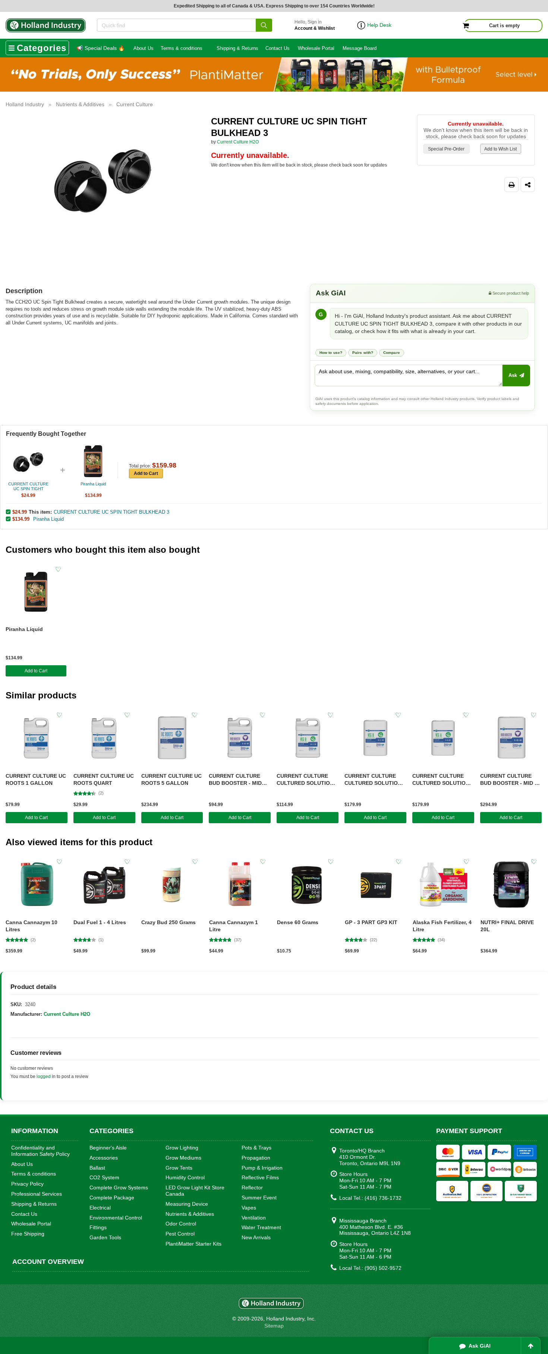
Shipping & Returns (237, 48)
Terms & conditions (181, 48)
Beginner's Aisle (108, 1148)
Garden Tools (105, 1237)
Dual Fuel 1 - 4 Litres (99, 922)
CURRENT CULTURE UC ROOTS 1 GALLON (36, 779)
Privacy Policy (27, 1184)
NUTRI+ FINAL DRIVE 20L (507, 925)
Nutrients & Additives (190, 1214)
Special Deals (100, 48)
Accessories (103, 1158)
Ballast (97, 1168)
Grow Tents (179, 1168)
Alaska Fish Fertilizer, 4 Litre (442, 925)
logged (44, 1076)
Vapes (249, 1208)
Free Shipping (27, 1234)
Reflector (252, 1187)
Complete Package (111, 1198)
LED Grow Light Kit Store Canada (195, 1191)
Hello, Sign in (315, 25)
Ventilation (254, 1218)
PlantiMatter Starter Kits (193, 1244)
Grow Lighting (182, 1148)
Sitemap (274, 1326)
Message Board (360, 48)
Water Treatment (261, 1227)
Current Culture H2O (238, 142)
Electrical (100, 1208)
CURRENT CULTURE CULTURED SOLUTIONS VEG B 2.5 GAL (307, 780)
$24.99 (19, 511)
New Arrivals (256, 1237)
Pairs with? (362, 353)
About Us (143, 48)
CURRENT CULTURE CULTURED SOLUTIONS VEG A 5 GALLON (442, 780)
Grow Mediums (183, 1158)
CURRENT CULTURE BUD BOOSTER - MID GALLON (235, 780)
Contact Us (277, 48)
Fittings (98, 1227)
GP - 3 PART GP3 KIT (371, 922)
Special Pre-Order (446, 149)
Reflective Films (260, 1177)
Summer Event (259, 1198)
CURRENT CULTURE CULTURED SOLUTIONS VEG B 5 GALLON (374, 780)
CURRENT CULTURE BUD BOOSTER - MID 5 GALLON (509, 780)
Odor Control (181, 1224)
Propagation (256, 1158)
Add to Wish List (500, 149)
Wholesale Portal (316, 48)
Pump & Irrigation (262, 1168)
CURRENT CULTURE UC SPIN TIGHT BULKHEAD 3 (111, 512)
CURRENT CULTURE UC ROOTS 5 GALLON (171, 779)
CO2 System (104, 1177)
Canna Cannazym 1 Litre (233, 925)
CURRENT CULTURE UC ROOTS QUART (103, 779)
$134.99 (20, 518)
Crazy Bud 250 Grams (168, 922)
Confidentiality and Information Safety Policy (40, 1151)
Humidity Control (185, 1177)
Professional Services (36, 1194)
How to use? (330, 353)
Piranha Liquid (48, 519)
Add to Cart (146, 473)
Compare (391, 353)
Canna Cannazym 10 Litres (31, 925)
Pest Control (180, 1234)
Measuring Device (187, 1204)
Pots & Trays (256, 1148)
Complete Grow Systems (118, 1187)
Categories (41, 48)
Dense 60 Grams (297, 922)
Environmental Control (115, 1218)
